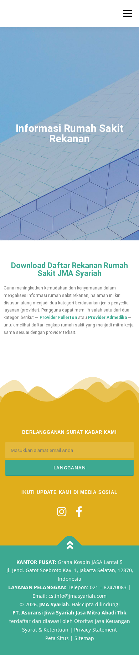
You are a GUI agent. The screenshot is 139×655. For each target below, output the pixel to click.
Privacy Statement (95, 629)
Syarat (29, 629)
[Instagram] (61, 511)
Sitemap (84, 638)
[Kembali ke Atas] (69, 545)
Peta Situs (57, 638)
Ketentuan (55, 629)
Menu (127, 13)
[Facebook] (79, 511)
